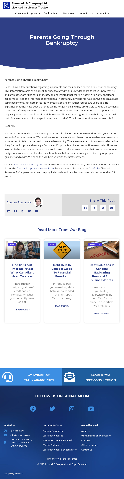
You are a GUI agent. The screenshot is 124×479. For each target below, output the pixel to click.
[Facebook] (15, 211)
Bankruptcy (50, 13)
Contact (101, 13)
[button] (85, 208)
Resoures (68, 13)
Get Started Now (38, 375)
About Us (85, 13)
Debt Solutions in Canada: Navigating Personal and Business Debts (102, 272)
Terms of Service (69, 458)
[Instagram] (22, 211)
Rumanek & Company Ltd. (28, 164)
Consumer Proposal (26, 13)
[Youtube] (36, 211)
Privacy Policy (53, 458)
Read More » (22, 309)
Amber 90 (19, 474)
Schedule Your (100, 375)
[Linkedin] (8, 211)
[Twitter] (29, 211)
